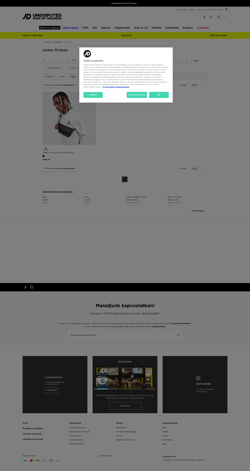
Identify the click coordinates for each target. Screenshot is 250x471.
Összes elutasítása (136, 95)
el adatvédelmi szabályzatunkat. (116, 87)
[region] (126, 75)
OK (159, 95)
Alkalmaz (93, 95)
